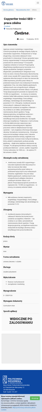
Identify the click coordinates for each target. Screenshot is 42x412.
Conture (7, 26)
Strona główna (8, 10)
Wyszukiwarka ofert (23, 10)
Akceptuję (34, 398)
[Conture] (22, 33)
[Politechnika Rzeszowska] (21, 379)
